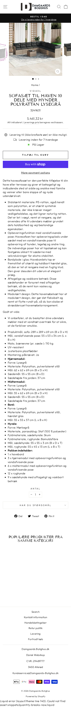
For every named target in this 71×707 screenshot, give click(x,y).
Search (35, 611)
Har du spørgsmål (36, 505)
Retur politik (35, 628)
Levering (35, 633)
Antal (36, 488)
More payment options (35, 172)
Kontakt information (35, 617)
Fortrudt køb (35, 639)
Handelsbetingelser (35, 622)
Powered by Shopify (35, 696)
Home (34, 85)
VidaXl (35, 91)
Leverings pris (31, 122)
